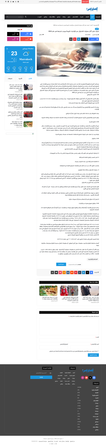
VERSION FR (34, 441)
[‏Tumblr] (79, 272)
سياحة (96, 411)
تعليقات (10, 79)
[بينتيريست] (74, 39)
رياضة (64, 17)
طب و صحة (95, 416)
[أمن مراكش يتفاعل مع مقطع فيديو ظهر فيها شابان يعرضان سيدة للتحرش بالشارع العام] (28, 114)
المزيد (40, 17)
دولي (69, 17)
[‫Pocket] (60, 272)
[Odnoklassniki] (64, 272)
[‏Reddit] (72, 272)
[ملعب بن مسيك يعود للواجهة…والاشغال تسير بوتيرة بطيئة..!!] (48, 291)
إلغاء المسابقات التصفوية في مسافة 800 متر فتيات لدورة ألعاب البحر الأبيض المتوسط (70, 298)
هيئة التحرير (95, 35)
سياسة (96, 414)
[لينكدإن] (78, 39)
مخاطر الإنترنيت (92, 259)
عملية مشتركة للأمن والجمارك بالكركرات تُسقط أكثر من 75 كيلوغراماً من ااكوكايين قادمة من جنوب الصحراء (57, 2)
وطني (45, 17)
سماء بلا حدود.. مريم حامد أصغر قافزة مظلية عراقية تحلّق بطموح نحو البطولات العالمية (90, 298)
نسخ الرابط (61, 264)
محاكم (96, 424)
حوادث (96, 403)
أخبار (92, 17)
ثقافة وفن (75, 17)
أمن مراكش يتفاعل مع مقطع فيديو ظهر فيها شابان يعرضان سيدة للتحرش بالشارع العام (15, 114)
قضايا (97, 419)
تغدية (81, 17)
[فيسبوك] (91, 272)
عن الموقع (72, 441)
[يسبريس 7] (92, 9)
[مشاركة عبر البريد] (56, 272)
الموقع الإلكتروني (64, 344)
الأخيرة (20, 79)
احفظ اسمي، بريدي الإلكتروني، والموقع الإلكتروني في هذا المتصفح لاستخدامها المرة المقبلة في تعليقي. (73, 351)
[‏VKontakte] (68, 272)
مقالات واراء (52, 17)
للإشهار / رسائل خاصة (64, 441)
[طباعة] (71, 39)
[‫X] (87, 272)
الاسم (97, 337)
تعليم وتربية (95, 395)
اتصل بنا (56, 441)
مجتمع (58, 17)
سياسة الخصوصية (43, 441)
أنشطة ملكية (95, 390)
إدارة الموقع (50, 441)
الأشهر (30, 79)
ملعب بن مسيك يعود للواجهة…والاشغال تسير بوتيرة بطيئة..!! (49, 298)
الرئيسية (98, 17)
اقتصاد (87, 17)
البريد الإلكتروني (95, 344)
